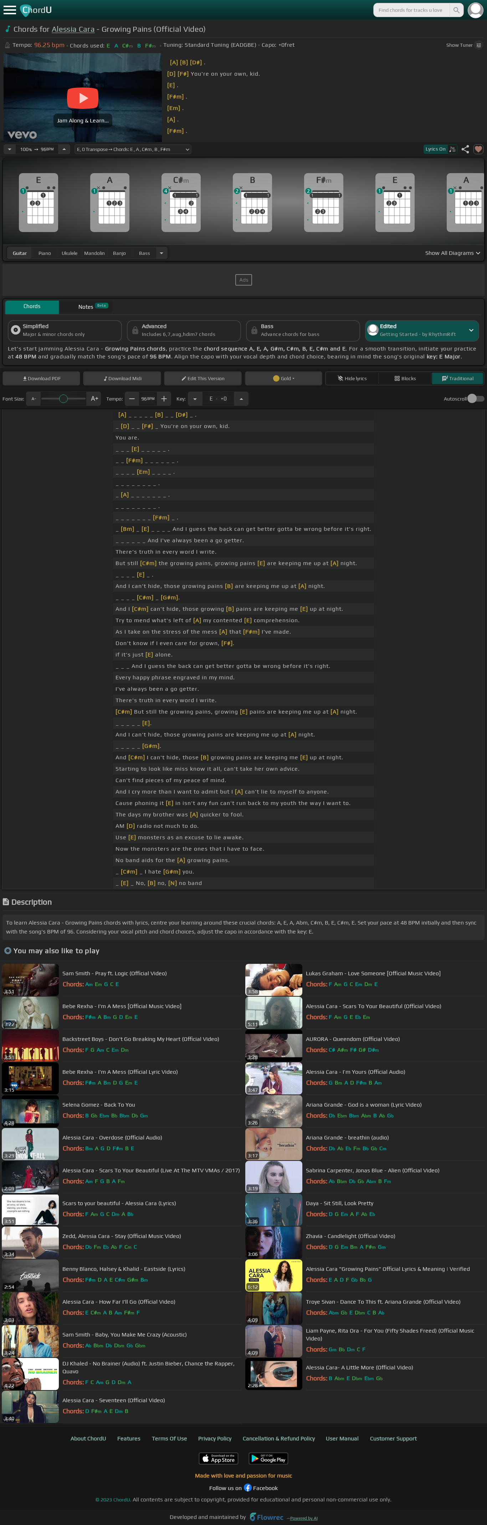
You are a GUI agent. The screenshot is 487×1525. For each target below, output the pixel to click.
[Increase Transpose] (241, 399)
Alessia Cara (73, 29)
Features (128, 1438)
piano (45, 253)
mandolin (94, 253)
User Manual (342, 1438)
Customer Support (393, 1438)
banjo (119, 253)
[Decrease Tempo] (10, 149)
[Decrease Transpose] (195, 399)
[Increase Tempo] (64, 149)
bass (144, 253)
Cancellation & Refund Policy (279, 1438)
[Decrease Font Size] (33, 399)
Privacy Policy (214, 1438)
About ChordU (88, 1438)
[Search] (456, 10)
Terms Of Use (169, 1438)
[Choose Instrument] (161, 252)
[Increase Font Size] (94, 399)
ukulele (69, 253)
